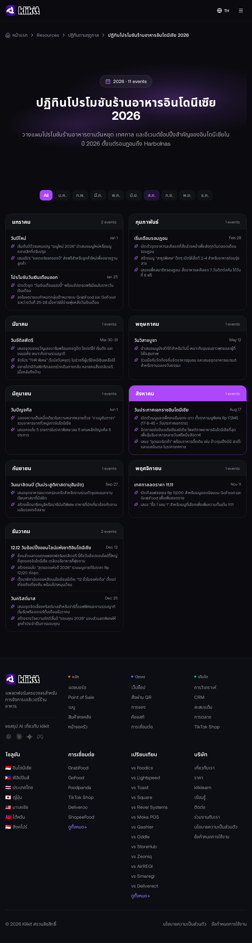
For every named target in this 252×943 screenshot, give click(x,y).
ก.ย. (169, 195)
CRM (199, 697)
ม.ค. (62, 195)
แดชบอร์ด (77, 687)
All (46, 195)
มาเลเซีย (16, 807)
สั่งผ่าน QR (141, 697)
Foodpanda (79, 787)
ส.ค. (152, 195)
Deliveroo (78, 807)
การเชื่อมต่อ (142, 726)
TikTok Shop (207, 726)
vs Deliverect (144, 886)
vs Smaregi (143, 876)
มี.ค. (98, 195)
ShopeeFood (81, 817)
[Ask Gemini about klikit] (29, 736)
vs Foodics (142, 767)
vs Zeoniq (141, 856)
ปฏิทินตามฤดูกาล (83, 35)
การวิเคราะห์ (205, 687)
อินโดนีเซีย (18, 767)
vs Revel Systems (149, 807)
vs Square (141, 797)
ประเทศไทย (19, 787)
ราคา (198, 777)
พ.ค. (116, 195)
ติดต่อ (199, 807)
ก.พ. (80, 195)
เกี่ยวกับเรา (204, 767)
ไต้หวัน (15, 817)
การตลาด (202, 717)
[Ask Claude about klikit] (19, 736)
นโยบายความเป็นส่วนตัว (216, 826)
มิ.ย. (134, 195)
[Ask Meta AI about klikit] (40, 736)
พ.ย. (187, 195)
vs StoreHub (144, 846)
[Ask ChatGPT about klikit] (8, 736)
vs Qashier (142, 826)
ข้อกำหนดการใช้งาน (211, 836)
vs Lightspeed (145, 777)
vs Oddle (140, 836)
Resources (48, 35)
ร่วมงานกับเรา (207, 817)
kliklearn (202, 787)
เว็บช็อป (138, 687)
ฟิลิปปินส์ (17, 777)
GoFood (76, 777)
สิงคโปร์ (16, 826)
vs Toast (139, 787)
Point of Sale (81, 697)
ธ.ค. (205, 195)
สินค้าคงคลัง (79, 717)
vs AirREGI (142, 866)
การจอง (138, 707)
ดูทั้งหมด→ (77, 826)
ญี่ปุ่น (13, 797)
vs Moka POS (145, 817)
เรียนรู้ (200, 797)
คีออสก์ (137, 717)
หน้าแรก (20, 35)
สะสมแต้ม (203, 707)
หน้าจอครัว (78, 726)
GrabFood (78, 767)
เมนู (71, 707)
